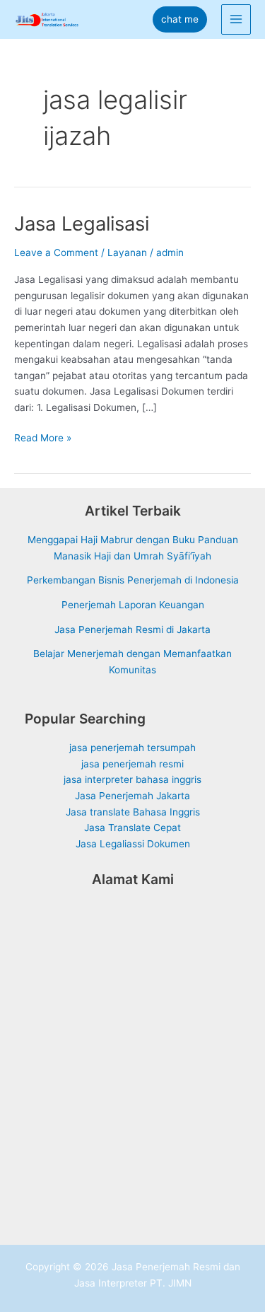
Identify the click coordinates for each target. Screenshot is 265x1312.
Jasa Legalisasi (81, 223)
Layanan (127, 252)
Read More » (42, 438)
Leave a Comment (56, 252)
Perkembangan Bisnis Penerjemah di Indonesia (133, 580)
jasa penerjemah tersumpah (132, 747)
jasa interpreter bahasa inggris (132, 779)
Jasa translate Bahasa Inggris (133, 812)
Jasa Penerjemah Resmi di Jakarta (132, 629)
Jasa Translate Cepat (132, 827)
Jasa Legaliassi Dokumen (133, 843)
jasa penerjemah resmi (132, 764)
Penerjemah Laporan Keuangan (132, 604)
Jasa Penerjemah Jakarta (132, 795)
